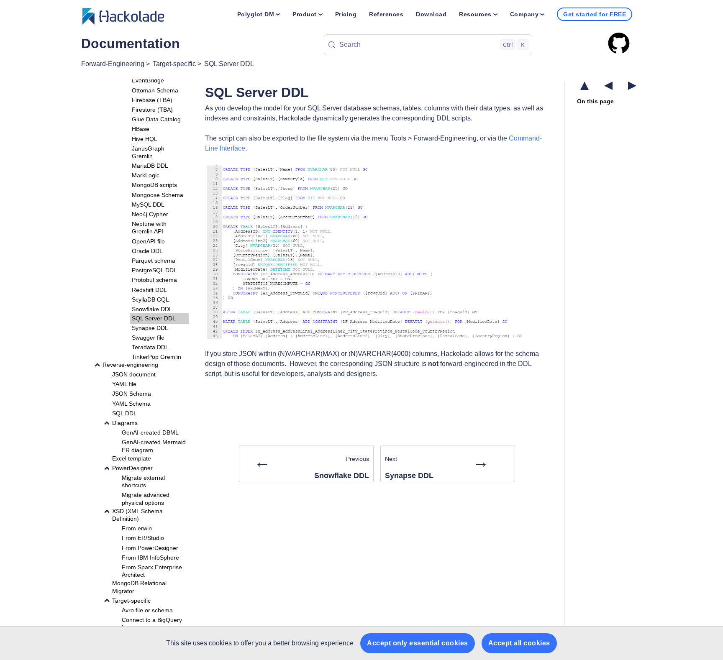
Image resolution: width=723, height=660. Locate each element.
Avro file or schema (147, 610)
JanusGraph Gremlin (148, 152)
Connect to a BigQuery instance (152, 624)
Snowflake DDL (152, 309)
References (386, 14)
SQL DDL (124, 412)
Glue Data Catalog (156, 119)
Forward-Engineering (112, 63)
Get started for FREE (594, 14)
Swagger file (148, 337)
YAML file (124, 384)
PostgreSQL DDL (154, 270)
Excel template (131, 458)
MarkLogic (145, 175)
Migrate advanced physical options (145, 498)
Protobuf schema (154, 279)
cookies (220, 643)
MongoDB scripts (154, 185)
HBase (140, 128)
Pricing (346, 14)
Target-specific (174, 63)
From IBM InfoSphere (150, 557)
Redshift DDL (149, 289)
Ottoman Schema (155, 90)
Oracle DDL (147, 250)
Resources (475, 14)
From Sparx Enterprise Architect (152, 571)
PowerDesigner (132, 468)
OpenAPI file (148, 241)
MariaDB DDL (150, 165)
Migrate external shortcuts (143, 481)
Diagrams (125, 423)
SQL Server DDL (229, 63)
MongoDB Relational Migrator (139, 587)
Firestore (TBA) (152, 109)
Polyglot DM (255, 14)
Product (304, 14)
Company (524, 14)
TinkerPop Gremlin (156, 356)
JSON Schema (131, 393)
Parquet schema (153, 260)
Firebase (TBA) (152, 99)
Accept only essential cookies (417, 643)
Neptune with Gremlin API (149, 227)
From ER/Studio (143, 538)
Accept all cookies (519, 643)
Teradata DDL (150, 347)
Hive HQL (144, 138)
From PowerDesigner (150, 547)
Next (437, 466)
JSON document (134, 374)
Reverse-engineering (130, 364)
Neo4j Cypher (150, 214)
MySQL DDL (148, 204)
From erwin (137, 528)
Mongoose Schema (157, 194)
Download (431, 14)
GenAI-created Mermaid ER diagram (154, 446)
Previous (311, 466)
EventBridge (148, 80)
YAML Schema (131, 403)
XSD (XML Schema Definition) (137, 515)
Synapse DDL (150, 328)
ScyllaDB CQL (150, 299)
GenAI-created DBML (150, 432)
